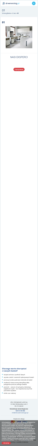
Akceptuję (6, 443)
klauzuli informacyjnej (26, 440)
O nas (14, 13)
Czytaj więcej (19, 69)
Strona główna (6, 13)
